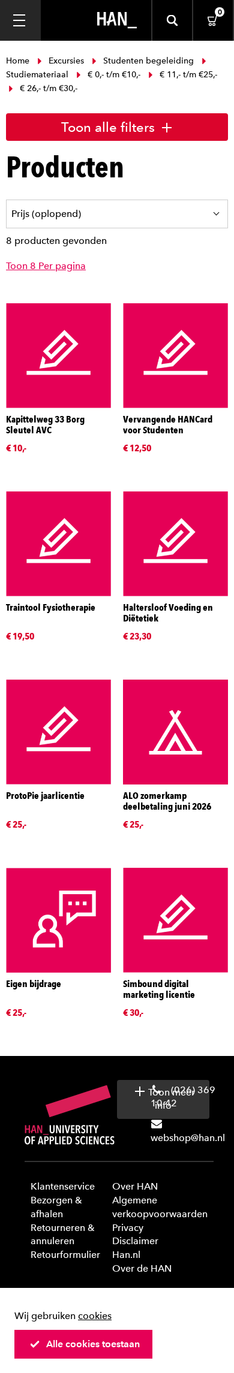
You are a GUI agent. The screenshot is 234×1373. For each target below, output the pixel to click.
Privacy (127, 1227)
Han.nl (126, 1254)
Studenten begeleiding (148, 61)
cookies (95, 1315)
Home (19, 61)
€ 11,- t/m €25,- (187, 75)
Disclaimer (135, 1241)
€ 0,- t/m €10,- (114, 75)
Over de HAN (142, 1268)
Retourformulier (65, 1254)
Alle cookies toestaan (93, 1344)
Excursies (66, 61)
